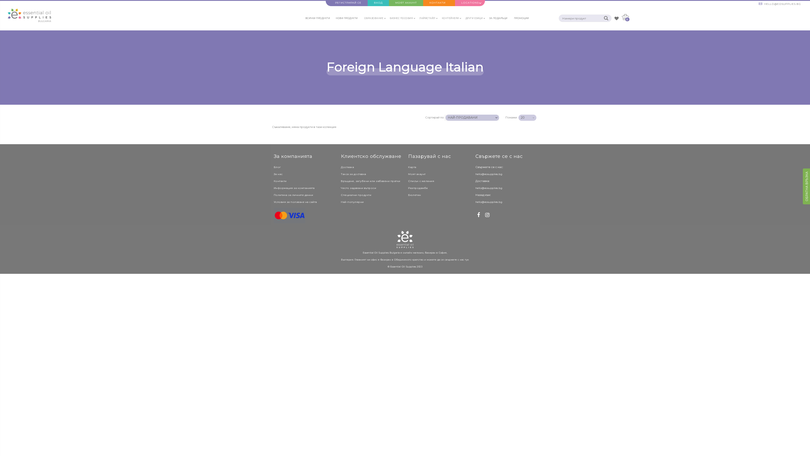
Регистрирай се (348, 2)
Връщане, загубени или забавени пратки (370, 181)
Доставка (347, 167)
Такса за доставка (353, 174)
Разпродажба (418, 188)
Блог (277, 167)
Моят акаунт (406, 2)
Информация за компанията (294, 188)
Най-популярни (352, 202)
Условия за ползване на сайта (295, 202)
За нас (278, 174)
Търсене (606, 18)
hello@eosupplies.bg (782, 3)
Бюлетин (414, 195)
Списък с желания (421, 181)
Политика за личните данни (293, 195)
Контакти (437, 2)
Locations (470, 2)
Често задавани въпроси (358, 188)
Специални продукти (356, 195)
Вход (378, 2)
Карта (412, 167)
